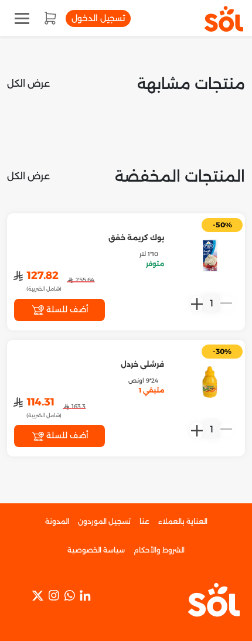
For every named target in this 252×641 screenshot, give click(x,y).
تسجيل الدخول (98, 18)
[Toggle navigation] (22, 18)
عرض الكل (28, 83)
